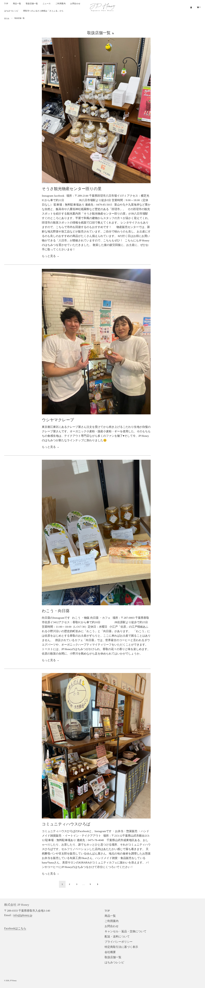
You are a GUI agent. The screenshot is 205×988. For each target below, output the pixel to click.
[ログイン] (191, 7)
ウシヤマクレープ (58, 420)
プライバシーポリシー (118, 941)
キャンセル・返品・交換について (125, 931)
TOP (6, 4)
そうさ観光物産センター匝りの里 (72, 189)
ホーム (6, 18)
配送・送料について (117, 936)
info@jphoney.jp (22, 915)
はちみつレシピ (11, 11)
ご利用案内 (61, 4)
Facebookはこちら (15, 928)
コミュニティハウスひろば (66, 824)
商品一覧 (17, 4)
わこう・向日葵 (56, 611)
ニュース (47, 4)
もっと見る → (50, 255)
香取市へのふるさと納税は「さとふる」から (43, 11)
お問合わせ (75, 4)
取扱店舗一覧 (32, 4)
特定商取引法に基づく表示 (121, 946)
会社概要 (110, 952)
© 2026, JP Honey (10, 981)
